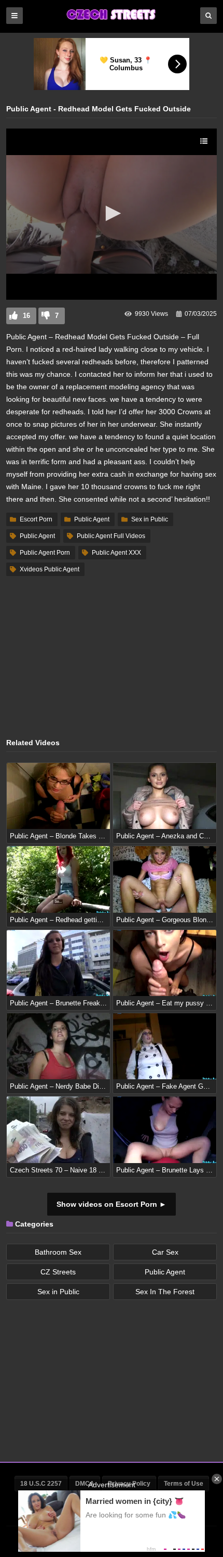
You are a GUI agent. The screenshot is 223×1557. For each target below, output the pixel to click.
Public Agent (91, 519)
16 (26, 316)
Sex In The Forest (164, 1291)
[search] (208, 15)
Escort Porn (36, 519)
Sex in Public (149, 519)
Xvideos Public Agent (49, 569)
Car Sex (165, 1252)
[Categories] (14, 15)
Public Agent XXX (116, 552)
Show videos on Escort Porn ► (111, 1204)
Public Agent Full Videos (111, 536)
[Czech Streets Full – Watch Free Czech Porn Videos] (111, 19)
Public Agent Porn (45, 552)
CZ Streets (58, 1272)
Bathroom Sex (58, 1252)
